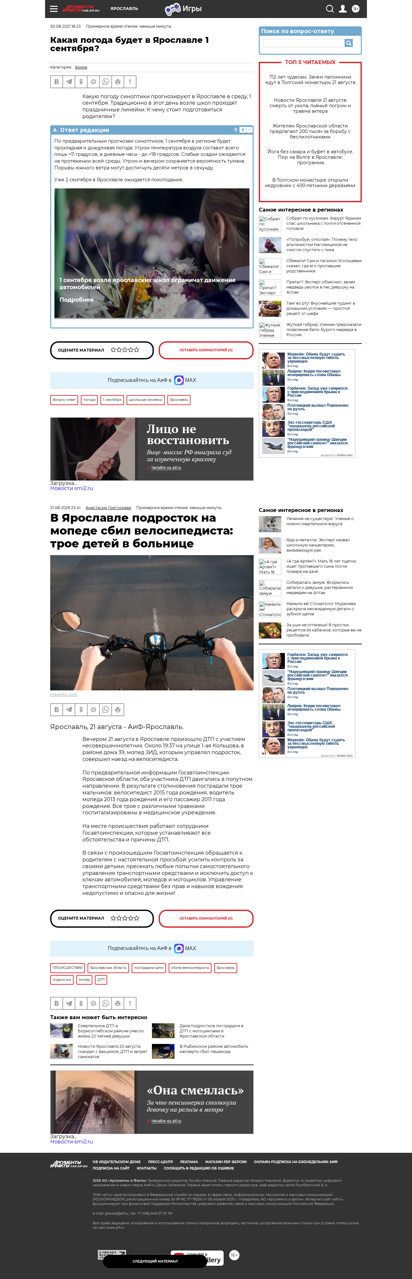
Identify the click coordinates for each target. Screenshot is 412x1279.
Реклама (189, 1162)
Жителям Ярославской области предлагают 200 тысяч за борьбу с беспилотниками (310, 131)
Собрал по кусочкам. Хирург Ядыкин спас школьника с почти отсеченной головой (323, 223)
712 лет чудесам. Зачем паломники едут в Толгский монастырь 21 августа (310, 79)
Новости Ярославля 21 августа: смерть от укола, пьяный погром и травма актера (310, 106)
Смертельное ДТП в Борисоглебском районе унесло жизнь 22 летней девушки (111, 1030)
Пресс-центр (160, 1162)
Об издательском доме (117, 1162)
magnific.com (64, 694)
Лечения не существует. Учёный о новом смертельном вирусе (320, 521)
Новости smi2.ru (71, 488)
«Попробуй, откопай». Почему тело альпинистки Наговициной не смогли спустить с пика (322, 244)
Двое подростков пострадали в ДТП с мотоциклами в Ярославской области (211, 1030)
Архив (81, 67)
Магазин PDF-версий (226, 1162)
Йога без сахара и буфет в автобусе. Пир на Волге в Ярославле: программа (310, 157)
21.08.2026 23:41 (65, 507)
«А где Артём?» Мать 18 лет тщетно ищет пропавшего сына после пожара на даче (321, 566)
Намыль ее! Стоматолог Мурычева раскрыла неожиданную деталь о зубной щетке (321, 608)
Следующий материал (155, 1261)
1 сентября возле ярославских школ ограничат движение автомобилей (148, 284)
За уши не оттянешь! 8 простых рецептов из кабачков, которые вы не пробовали (323, 630)
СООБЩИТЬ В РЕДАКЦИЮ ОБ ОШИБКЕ (199, 1168)
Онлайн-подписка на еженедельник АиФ (296, 1162)
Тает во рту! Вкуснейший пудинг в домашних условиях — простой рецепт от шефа (320, 308)
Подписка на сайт (111, 1168)
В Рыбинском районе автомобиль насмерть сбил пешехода (214, 1049)
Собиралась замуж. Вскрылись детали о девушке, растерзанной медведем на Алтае (319, 587)
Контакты (146, 1168)
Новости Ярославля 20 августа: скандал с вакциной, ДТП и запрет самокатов (112, 1051)
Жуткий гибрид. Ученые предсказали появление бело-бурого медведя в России (323, 329)
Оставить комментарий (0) (206, 350)
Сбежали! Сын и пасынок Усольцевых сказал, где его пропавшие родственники (324, 265)
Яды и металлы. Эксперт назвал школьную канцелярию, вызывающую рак (318, 545)
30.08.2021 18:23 (65, 26)
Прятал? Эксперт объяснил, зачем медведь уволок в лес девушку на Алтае (320, 287)
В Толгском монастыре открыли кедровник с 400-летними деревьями (310, 182)
